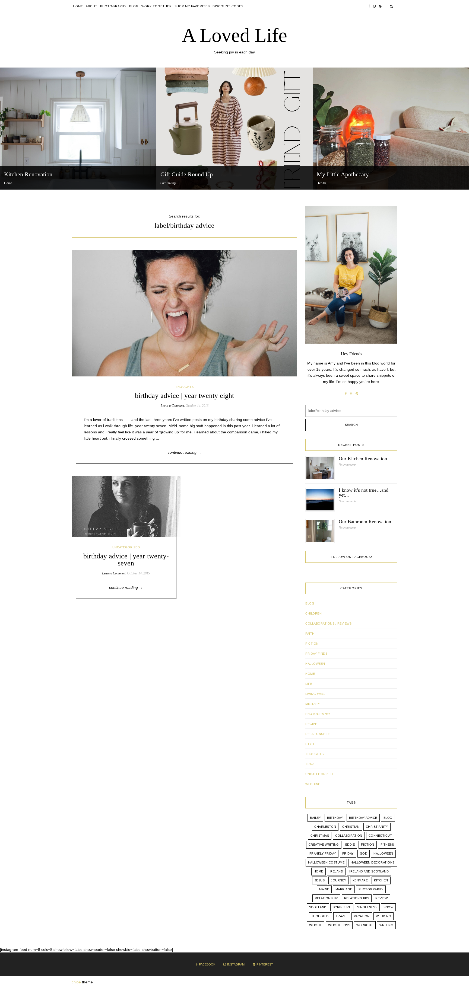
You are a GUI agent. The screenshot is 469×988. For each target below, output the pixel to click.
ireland (336, 871)
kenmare (360, 880)
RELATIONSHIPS (318, 734)
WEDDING (313, 784)
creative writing (324, 844)
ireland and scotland (369, 871)
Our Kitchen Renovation (363, 458)
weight (315, 925)
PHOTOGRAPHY (317, 713)
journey (338, 880)
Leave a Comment (172, 406)
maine (324, 889)
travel (342, 916)
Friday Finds (316, 653)
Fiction (312, 643)
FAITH (310, 633)
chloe (76, 982)
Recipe (311, 723)
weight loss (339, 925)
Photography (113, 6)
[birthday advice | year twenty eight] (184, 313)
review (381, 898)
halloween (383, 853)
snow (388, 907)
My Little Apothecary (343, 174)
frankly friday (322, 853)
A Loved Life (234, 35)
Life (308, 683)
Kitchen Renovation (28, 174)
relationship (326, 898)
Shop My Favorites (192, 6)
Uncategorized (126, 547)
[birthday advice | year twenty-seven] (126, 506)
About (91, 6)
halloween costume (326, 862)
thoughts (320, 916)
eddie (350, 844)
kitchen (381, 880)
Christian (351, 826)
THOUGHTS (184, 386)
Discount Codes (228, 6)
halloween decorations (373, 862)
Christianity (377, 826)
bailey (315, 817)
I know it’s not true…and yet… (363, 492)
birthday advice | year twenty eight (184, 395)
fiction (367, 844)
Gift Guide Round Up (186, 174)
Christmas (319, 835)
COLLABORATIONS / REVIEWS (328, 623)
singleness (367, 907)
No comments (347, 465)
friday (348, 853)
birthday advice (363, 817)
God (363, 853)
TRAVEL (311, 764)
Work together (156, 6)
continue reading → (184, 452)
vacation (362, 916)
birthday (335, 817)
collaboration (348, 835)
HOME (310, 673)
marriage (343, 889)
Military (312, 703)
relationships (356, 898)
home (318, 871)
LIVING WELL (315, 693)
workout (364, 925)
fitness (387, 844)
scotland (318, 907)
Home (78, 6)
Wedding (383, 916)
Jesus (320, 880)
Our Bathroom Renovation (365, 521)
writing (386, 925)
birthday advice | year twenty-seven (126, 559)
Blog (134, 6)
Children (313, 613)
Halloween (315, 663)
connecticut (380, 835)
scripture (342, 907)
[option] (78, 129)
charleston (325, 826)
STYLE (310, 744)
